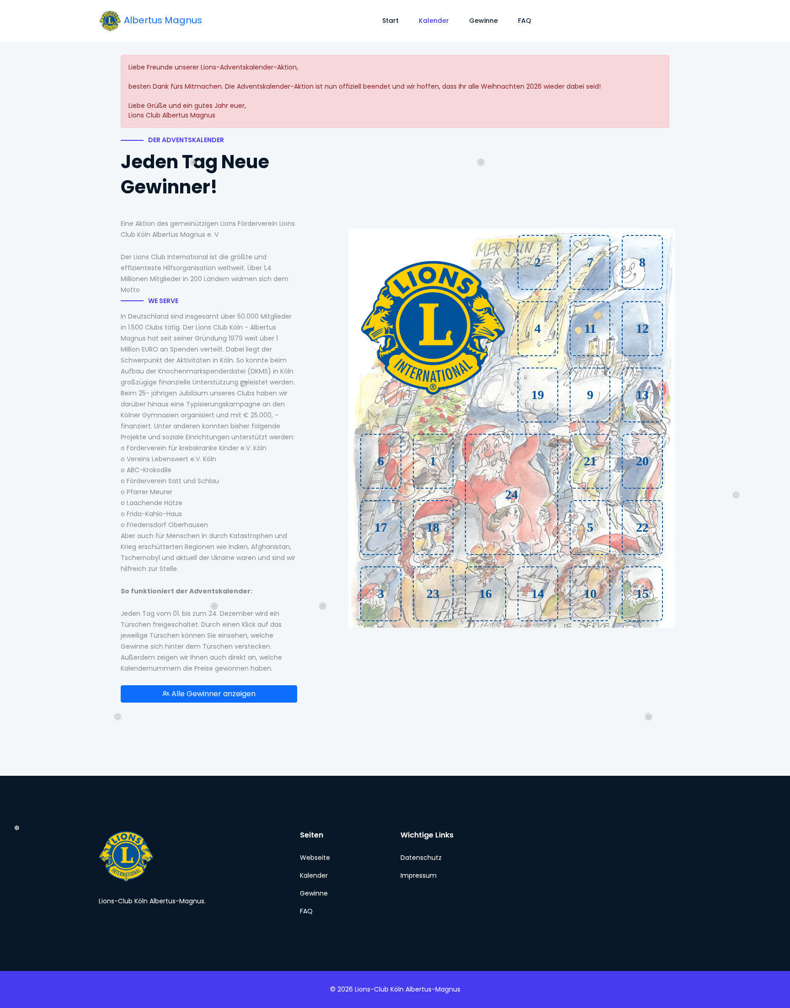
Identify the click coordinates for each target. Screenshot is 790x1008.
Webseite (315, 857)
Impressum (418, 875)
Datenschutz (421, 857)
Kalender (434, 20)
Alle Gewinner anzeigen (213, 693)
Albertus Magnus (162, 20)
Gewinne (483, 20)
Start (390, 20)
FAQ (524, 20)
